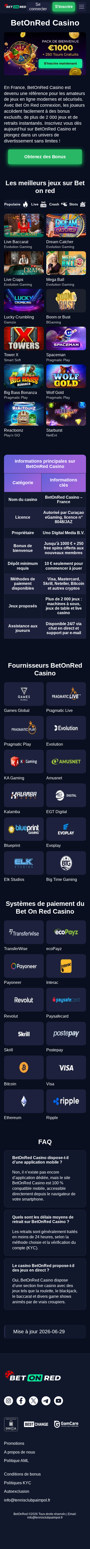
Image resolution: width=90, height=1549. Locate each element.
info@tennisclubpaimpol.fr (27, 1500)
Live (34, 204)
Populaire (12, 204)
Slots (73, 204)
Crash (54, 204)
